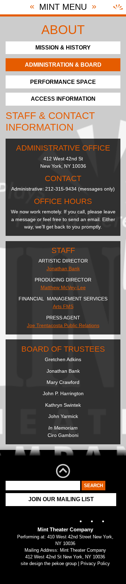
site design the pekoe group (49, 563)
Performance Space (63, 82)
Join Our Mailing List (61, 499)
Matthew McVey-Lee (63, 287)
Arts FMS (63, 306)
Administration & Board (63, 65)
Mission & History (63, 48)
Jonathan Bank (63, 268)
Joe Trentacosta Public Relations (63, 325)
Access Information (63, 99)
